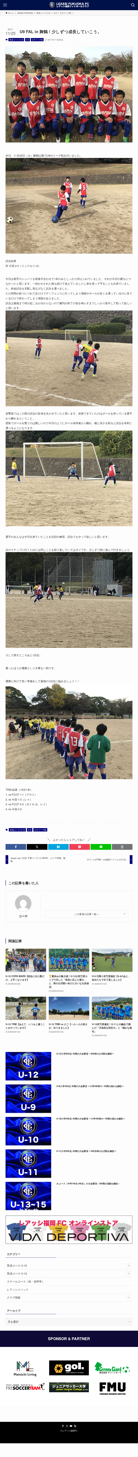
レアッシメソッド (17, 1289)
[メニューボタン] (5, 5)
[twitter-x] (66, 1426)
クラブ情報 (13, 1297)
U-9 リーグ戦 (37, 39)
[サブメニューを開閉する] (128, 1265)
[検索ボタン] (133, 5)
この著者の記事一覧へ (86, 914)
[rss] (75, 1426)
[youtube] (71, 1426)
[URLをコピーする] (122, 847)
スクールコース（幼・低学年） (26, 1281)
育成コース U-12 (16, 39)
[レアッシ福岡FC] (69, 5)
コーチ (23, 916)
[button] (16, 847)
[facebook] (62, 1426)
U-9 (27, 39)
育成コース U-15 (17, 1265)
